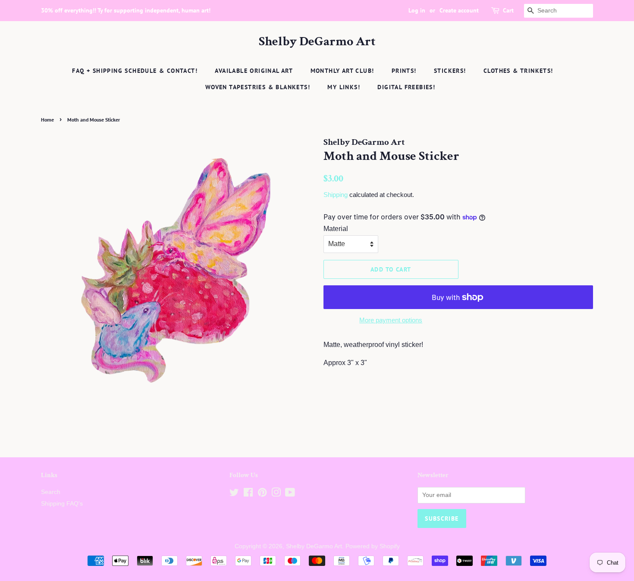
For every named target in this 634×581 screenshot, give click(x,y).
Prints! (404, 71)
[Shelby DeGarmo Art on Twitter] (234, 494)
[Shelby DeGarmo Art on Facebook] (248, 494)
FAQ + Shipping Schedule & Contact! (135, 71)
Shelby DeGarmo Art (317, 42)
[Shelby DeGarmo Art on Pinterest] (262, 494)
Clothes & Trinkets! (518, 71)
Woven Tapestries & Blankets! (257, 87)
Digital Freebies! (406, 87)
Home (47, 119)
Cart (508, 10)
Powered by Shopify (372, 546)
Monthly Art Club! (342, 71)
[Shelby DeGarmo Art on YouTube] (290, 494)
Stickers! (450, 71)
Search (50, 492)
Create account (459, 10)
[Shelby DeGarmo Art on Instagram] (276, 494)
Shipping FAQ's (62, 503)
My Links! (343, 87)
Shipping (335, 194)
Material (335, 228)
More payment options (390, 320)
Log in (416, 10)
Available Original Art (254, 71)
